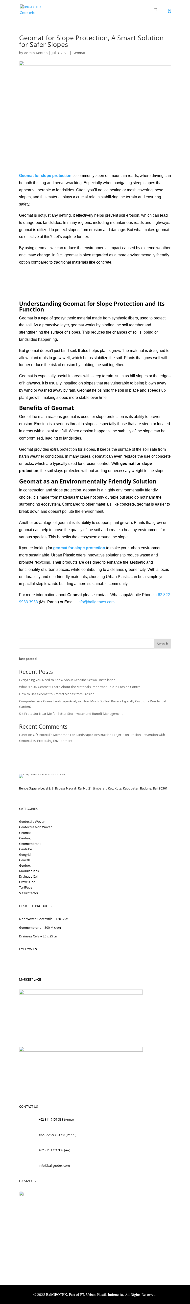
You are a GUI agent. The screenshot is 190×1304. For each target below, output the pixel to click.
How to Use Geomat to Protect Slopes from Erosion (57, 694)
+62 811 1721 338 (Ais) (54, 1150)
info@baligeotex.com (54, 1165)
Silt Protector (28, 893)
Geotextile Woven (32, 821)
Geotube (25, 849)
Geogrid (25, 854)
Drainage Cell (28, 876)
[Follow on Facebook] (23, 963)
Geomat (78, 52)
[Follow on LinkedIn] (53, 963)
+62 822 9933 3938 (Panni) (57, 1134)
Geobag (24, 838)
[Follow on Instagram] (33, 963)
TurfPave (25, 887)
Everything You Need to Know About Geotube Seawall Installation (67, 680)
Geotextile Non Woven (35, 827)
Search (162, 643)
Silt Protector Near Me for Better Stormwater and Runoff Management (71, 713)
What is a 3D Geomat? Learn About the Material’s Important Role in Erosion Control (80, 687)
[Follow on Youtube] (43, 963)
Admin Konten (36, 52)
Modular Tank (29, 871)
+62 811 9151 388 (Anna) (56, 1119)
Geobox (25, 865)
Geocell (24, 860)
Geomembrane (30, 843)
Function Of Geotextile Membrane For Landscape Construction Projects (71, 734)
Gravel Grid (27, 882)
